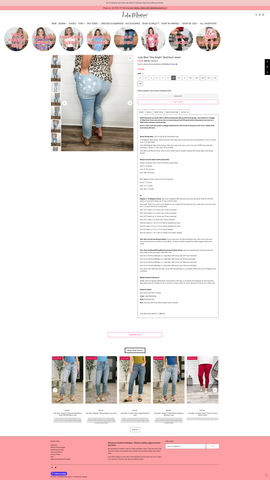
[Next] (130, 103)
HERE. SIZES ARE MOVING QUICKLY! (150, 8)
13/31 (56, 421)
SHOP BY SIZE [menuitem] (189, 23)
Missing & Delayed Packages (61, 459)
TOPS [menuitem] (81, 23)
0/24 (90, 419)
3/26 (60, 419)
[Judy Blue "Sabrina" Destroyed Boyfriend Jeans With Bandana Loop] (67, 380)
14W (190, 78)
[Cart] (263, 15)
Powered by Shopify (80, 477)
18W (202, 78)
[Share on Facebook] (267, 61)
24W (140, 84)
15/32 (61, 421)
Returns (149, 112)
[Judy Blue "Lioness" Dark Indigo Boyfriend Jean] (135, 380)
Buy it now (177, 102)
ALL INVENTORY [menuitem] (208, 23)
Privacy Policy (55, 454)
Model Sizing (158, 112)
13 (179, 78)
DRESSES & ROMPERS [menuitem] (112, 23)
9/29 (73, 419)
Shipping (54, 445)
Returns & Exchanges (58, 447)
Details (141, 112)
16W (196, 78)
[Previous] (64, 103)
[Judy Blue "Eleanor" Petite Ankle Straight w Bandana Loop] (169, 380)
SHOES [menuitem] (72, 23)
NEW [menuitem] (54, 23)
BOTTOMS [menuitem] (92, 23)
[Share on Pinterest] (267, 72)
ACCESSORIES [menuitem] (133, 23)
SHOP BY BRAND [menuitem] (170, 23)
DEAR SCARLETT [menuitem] (150, 23)
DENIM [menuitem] (62, 23)
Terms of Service (56, 452)
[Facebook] (52, 467)
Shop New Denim (135, 350)
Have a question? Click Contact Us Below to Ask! (154, 90)
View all (135, 430)
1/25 (56, 419)
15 (184, 78)
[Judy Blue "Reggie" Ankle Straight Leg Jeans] (101, 380)
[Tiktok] (55, 467)
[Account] (260, 15)
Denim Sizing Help (172, 112)
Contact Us (185, 112)
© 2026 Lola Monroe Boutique (61, 477)
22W (214, 78)
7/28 (69, 419)
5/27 (65, 419)
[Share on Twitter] (267, 67)
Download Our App (57, 450)
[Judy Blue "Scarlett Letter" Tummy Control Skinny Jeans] (202, 380)
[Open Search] (256, 15)
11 (173, 78)
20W (208, 78)
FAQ (52, 457)
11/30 (78, 419)
